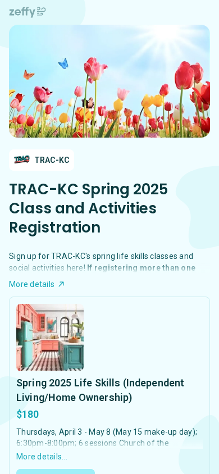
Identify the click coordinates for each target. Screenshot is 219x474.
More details (31, 284)
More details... (41, 456)
